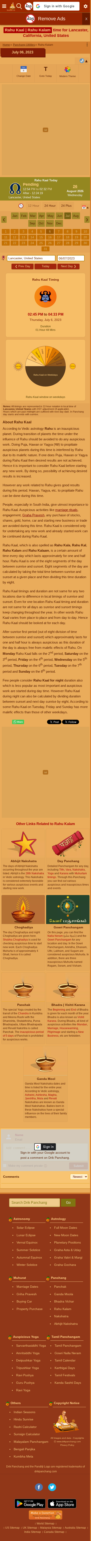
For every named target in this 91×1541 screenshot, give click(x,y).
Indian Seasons (23, 1423)
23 (44, 243)
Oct (39, 223)
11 (17, 237)
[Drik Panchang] (10, 6)
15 (53, 237)
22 (35, 243)
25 (61, 243)
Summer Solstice (27, 1261)
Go (65, 1213)
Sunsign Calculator (25, 1445)
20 (17, 243)
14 (44, 237)
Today (44, 266)
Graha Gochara (63, 1276)
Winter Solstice (25, 1276)
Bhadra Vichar (62, 1312)
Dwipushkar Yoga (27, 1371)
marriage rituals (70, 510)
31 (57, 249)
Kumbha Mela (22, 1467)
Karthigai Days (63, 1379)
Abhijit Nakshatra (64, 1335)
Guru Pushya (24, 1393)
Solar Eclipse (24, 1238)
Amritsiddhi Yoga (26, 1364)
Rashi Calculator (23, 1438)
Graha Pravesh (33, 515)
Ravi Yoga (22, 1401)
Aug (74, 216)
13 (35, 237)
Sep (30, 223)
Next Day (66, 266)
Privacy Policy (65, 1456)
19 (8, 243)
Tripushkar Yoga (26, 1379)
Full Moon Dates (64, 1238)
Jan (13, 216)
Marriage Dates (26, 1297)
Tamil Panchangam (66, 1356)
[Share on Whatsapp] (17, 732)
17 (70, 237)
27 (79, 243)
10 (8, 237)
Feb (22, 216)
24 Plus (64, 205)
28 (30, 249)
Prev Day (20, 266)
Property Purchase (28, 1320)
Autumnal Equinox (27, 1268)
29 (39, 249)
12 (26, 237)
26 (70, 243)
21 (26, 243)
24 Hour (48, 205)
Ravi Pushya (23, 1386)
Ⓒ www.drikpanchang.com (65, 1452)
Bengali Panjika (23, 1460)
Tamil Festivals (63, 1386)
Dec (57, 223)
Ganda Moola (62, 1305)
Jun (58, 216)
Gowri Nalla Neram (66, 1364)
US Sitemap (17, 1538)
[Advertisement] (45, 129)
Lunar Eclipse (24, 1246)
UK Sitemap (35, 1538)
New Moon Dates (65, 1246)
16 (61, 237)
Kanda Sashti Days (66, 1393)
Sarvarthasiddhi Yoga (29, 1356)
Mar (31, 216)
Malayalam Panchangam (29, 1452)
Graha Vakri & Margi (67, 1268)
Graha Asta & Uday (66, 1261)
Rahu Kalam (61, 1320)
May (49, 216)
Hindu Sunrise (22, 1430)
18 (79, 237)
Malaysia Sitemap (55, 1538)
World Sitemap (44, 1534)
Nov (48, 223)
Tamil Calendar (63, 1371)
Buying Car (22, 1312)
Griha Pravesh (25, 1305)
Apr (40, 216)
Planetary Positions (66, 1253)
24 (53, 243)
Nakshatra (60, 1327)
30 (48, 249)
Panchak (59, 1297)
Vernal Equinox (25, 1253)
